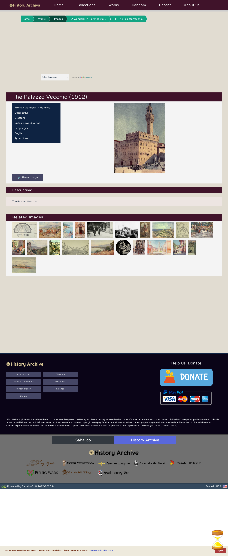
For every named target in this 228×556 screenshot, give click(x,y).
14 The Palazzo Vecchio (129, 19)
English (19, 133)
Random (139, 5)
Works (113, 5)
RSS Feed (60, 381)
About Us (192, 5)
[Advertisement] (114, 47)
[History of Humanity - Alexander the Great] (150, 463)
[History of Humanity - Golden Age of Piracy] (78, 472)
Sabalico (83, 440)
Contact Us (23, 374)
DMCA (23, 396)
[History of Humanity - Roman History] (185, 463)
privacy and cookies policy (102, 550)
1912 (25, 112)
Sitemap (60, 374)
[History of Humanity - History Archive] (114, 453)
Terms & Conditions (23, 381)
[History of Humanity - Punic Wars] (42, 472)
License (60, 389)
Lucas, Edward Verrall (27, 123)
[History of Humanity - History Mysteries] (42, 463)
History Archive (145, 440)
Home (59, 5)
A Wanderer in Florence (36, 107)
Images (58, 19)
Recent (165, 5)
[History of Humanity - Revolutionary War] (114, 472)
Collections (86, 5)
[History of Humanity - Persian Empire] (114, 463)
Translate (88, 77)
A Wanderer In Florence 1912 (88, 19)
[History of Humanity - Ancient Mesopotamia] (78, 463)
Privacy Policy (23, 389)
